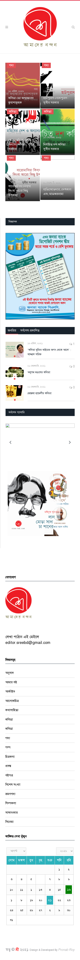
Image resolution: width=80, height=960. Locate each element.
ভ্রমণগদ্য (10, 794)
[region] (40, 276)
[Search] (73, 27)
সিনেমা (9, 822)
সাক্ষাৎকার (11, 812)
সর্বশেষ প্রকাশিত (29, 330)
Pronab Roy (66, 950)
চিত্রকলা (10, 757)
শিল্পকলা (10, 803)
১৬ (69, 890)
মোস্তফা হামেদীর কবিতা (39, 393)
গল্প (7, 747)
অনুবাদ (9, 673)
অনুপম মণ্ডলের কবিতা (39, 372)
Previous (10, 442)
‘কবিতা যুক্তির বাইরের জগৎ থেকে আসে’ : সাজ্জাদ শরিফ (49, 352)
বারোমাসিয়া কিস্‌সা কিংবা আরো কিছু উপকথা (19, 190)
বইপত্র (9, 775)
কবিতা (12, 111)
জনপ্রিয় (12, 330)
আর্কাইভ (10, 691)
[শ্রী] (40, 27)
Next (70, 442)
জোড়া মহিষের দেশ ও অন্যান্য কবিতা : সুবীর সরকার (21, 144)
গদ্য (11, 65)
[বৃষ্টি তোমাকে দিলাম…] (40, 442)
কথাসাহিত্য (11, 710)
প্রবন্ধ (8, 766)
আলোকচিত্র (12, 701)
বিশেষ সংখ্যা (12, 784)
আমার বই (11, 682)
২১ (50, 900)
